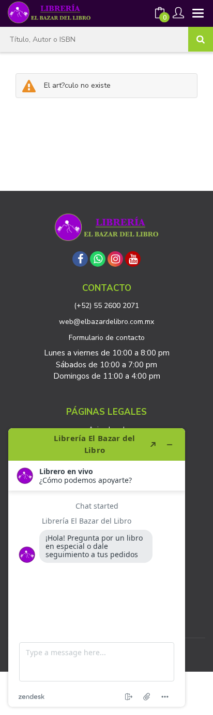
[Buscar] (200, 39)
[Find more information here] (96, 567)
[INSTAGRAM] (115, 259)
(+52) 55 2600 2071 (106, 306)
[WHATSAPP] (97, 259)
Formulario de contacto (107, 338)
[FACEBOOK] (80, 259)
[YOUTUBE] (133, 259)
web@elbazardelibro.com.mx (106, 322)
